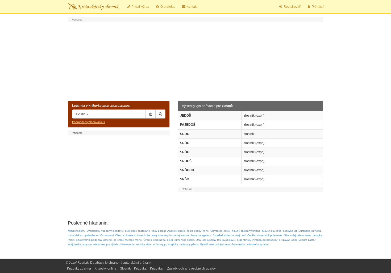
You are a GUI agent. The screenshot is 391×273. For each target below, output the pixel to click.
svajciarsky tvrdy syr (80, 244)
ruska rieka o (76, 235)
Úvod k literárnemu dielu (158, 239)
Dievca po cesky (220, 230)
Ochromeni (107, 235)
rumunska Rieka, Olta (187, 239)
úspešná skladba (223, 235)
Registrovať (292, 7)
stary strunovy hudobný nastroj (170, 235)
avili (127, 230)
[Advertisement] (195, 60)
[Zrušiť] (150, 114)
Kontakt (191, 7)
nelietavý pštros (189, 244)
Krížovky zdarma (79, 268)
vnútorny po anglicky (165, 244)
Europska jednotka (310, 230)
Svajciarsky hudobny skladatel (104, 230)
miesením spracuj (257, 244)
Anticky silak (143, 244)
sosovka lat (290, 230)
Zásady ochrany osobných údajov (191, 268)
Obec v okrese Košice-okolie (132, 235)
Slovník (125, 268)
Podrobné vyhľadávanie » (88, 122)
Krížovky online (105, 268)
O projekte (167, 7)
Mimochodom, (76, 230)
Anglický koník (176, 230)
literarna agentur (201, 235)
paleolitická (92, 235)
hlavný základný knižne (246, 230)
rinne (206, 230)
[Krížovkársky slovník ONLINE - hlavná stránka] (93, 6)
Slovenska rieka (271, 230)
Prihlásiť (317, 7)
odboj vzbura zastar (303, 239)
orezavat (284, 239)
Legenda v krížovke (101, 106)
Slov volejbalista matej (297, 235)
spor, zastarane (140, 230)
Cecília (251, 235)
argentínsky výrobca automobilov (257, 239)
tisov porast (159, 230)
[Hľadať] (160, 114)
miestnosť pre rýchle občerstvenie (114, 244)
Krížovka (140, 268)
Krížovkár (157, 268)
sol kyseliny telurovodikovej (218, 239)
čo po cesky (193, 230)
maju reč (240, 235)
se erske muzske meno (128, 239)
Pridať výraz (140, 7)
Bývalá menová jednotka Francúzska (223, 244)
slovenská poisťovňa (269, 235)
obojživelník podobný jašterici (94, 239)
